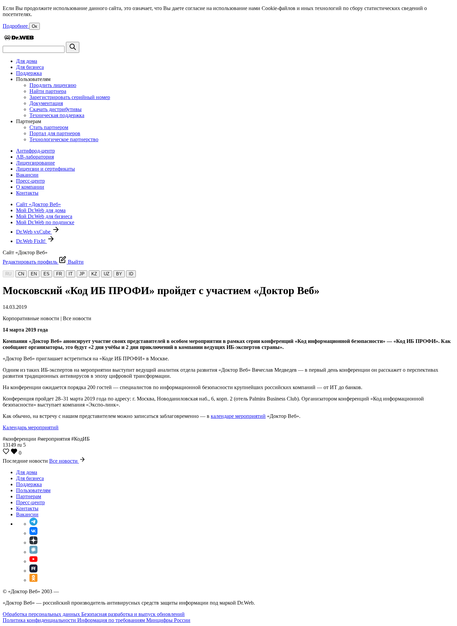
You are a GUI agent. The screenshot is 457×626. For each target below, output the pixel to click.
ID (131, 273)
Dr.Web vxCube (34, 232)
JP (82, 273)
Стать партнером (48, 127)
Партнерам (28, 496)
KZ (94, 273)
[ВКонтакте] (33, 533)
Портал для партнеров (54, 133)
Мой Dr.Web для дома (41, 210)
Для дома (26, 61)
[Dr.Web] (19, 38)
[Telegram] (33, 524)
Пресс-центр (30, 181)
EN (34, 273)
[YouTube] (33, 561)
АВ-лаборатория (35, 157)
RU (8, 273)
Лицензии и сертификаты (45, 169)
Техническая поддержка (56, 115)
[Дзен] (33, 542)
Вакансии (27, 175)
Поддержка (29, 73)
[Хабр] (33, 552)
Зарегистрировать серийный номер (69, 97)
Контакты (27, 193)
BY (119, 273)
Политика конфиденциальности (40, 620)
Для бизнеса (30, 67)
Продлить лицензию (52, 85)
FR (59, 273)
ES (46, 273)
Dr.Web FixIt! (31, 241)
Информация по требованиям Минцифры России (133, 620)
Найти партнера (47, 91)
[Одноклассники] (33, 580)
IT (71, 273)
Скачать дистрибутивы (55, 109)
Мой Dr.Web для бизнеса (44, 216)
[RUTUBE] (33, 570)
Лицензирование (35, 163)
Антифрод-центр (35, 151)
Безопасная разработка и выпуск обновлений (133, 614)
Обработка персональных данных (42, 614)
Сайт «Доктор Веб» (38, 204)
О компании (30, 187)
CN (21, 273)
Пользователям (33, 490)
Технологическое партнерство (63, 139)
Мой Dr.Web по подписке (45, 222)
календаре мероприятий (238, 416)
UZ (106, 273)
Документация (46, 103)
